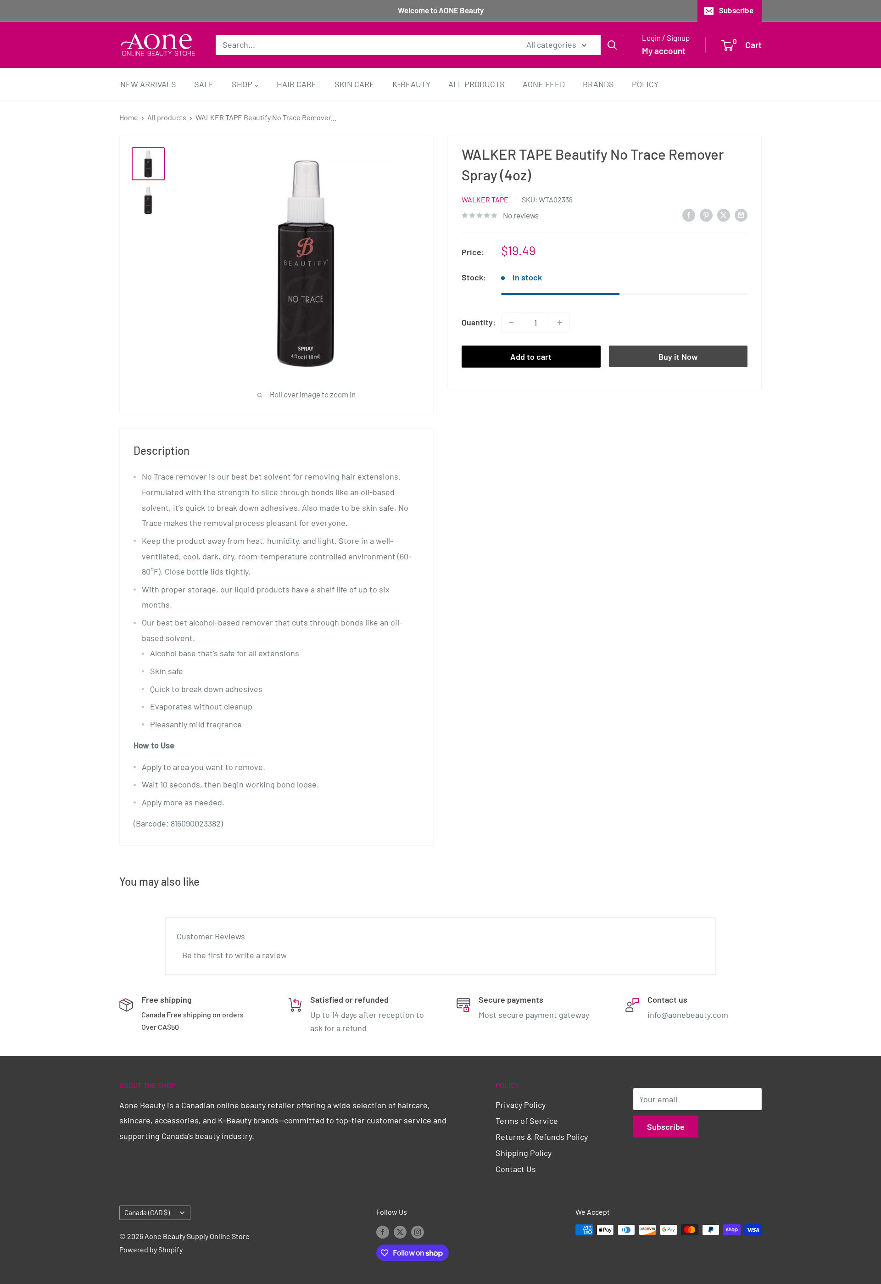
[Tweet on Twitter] (723, 215)
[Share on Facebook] (688, 215)
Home (128, 117)
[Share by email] (741, 215)
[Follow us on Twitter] (400, 1231)
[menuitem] (148, 84)
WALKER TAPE (485, 199)
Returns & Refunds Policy (542, 1137)
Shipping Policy (524, 1153)
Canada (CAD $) (147, 1212)
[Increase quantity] (559, 322)
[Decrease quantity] (511, 322)
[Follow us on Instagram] (417, 1231)
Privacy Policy (521, 1105)
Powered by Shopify (151, 1249)
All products (166, 117)
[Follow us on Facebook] (382, 1231)
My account (664, 50)
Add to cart (531, 357)
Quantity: (479, 322)
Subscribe (736, 10)
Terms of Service (527, 1121)
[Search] (612, 44)
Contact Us (516, 1169)
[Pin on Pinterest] (706, 215)
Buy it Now (678, 357)
